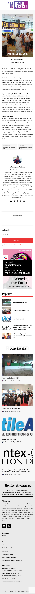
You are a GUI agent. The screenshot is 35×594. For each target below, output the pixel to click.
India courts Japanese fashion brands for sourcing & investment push (22, 335)
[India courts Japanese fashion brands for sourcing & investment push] (6, 336)
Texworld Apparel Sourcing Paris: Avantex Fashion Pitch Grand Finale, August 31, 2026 (22, 327)
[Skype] (14, 200)
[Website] (17, 200)
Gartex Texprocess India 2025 (25, 147)
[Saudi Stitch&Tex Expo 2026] (6, 310)
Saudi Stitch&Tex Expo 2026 (21, 310)
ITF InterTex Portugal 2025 (9, 147)
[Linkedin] (11, 200)
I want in (16, 240)
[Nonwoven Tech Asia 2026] (6, 302)
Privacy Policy (19, 244)
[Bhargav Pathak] (17, 159)
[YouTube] (4, 526)
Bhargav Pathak (18, 59)
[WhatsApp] (20, 200)
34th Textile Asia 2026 (19, 319)
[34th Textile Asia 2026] (6, 319)
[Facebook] (11, 220)
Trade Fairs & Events (17, 50)
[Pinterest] (20, 220)
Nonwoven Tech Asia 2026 (20, 302)
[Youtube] (24, 200)
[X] (15, 220)
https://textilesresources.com (17, 170)
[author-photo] (3, 381)
